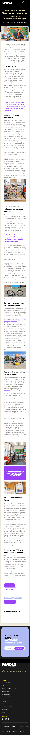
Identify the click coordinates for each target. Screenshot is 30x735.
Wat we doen (5, 685)
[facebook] (2, 719)
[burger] (27, 2)
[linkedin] (9, 719)
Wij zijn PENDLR (6, 683)
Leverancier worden (7, 706)
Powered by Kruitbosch (8, 691)
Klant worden (5, 704)
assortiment (7, 390)
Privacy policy (15, 731)
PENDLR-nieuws (6, 694)
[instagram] (6, 719)
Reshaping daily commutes (9, 688)
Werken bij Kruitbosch (7, 697)
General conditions (6, 731)
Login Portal (5, 709)
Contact (4, 712)
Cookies (22, 731)
